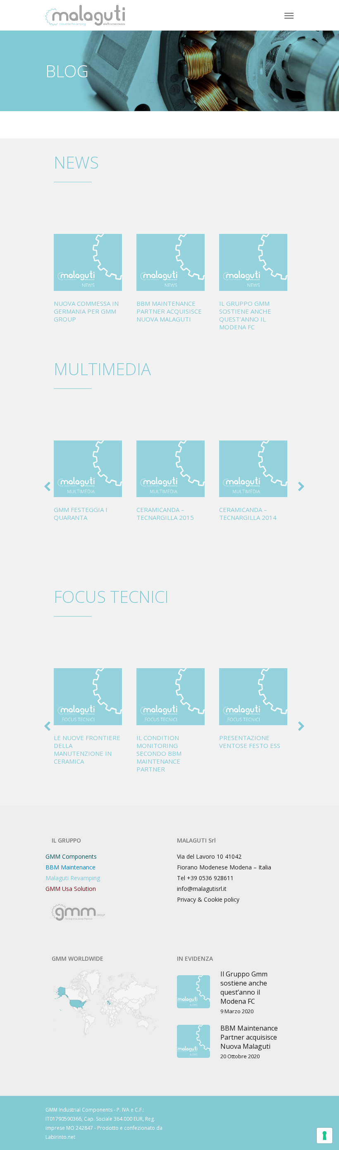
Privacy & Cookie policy (208, 899)
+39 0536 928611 (210, 878)
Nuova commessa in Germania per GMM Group (86, 311)
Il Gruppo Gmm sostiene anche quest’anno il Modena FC (245, 315)
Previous (43, 489)
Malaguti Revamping (72, 878)
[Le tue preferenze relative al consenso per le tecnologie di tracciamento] (324, 1135)
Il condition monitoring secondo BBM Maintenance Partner (158, 753)
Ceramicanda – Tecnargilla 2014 (248, 513)
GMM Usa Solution (70, 889)
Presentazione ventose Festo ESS (249, 741)
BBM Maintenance (70, 867)
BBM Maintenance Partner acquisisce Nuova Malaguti (169, 311)
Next (298, 489)
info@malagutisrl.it (202, 889)
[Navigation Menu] (289, 15)
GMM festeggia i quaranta (80, 513)
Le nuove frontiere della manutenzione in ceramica (87, 749)
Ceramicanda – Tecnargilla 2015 (165, 513)
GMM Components (71, 856)
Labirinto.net (60, 1136)
